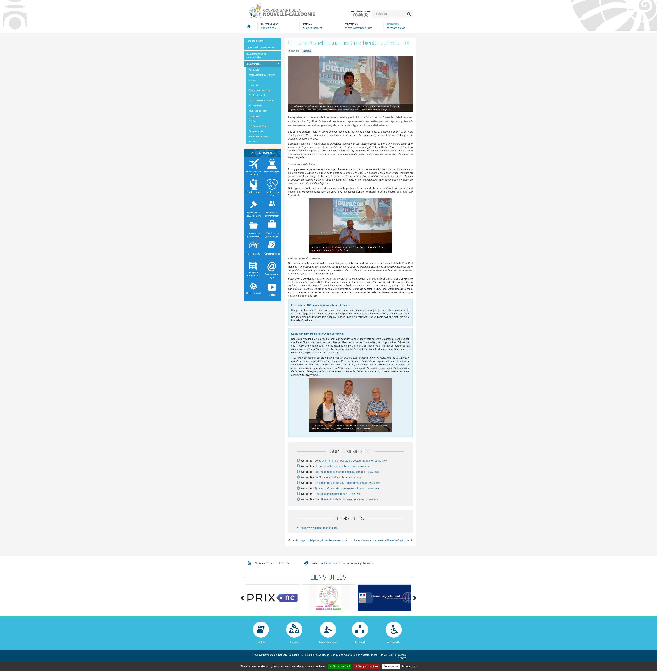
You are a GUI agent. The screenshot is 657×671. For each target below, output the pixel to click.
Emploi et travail (257, 95)
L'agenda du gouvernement (261, 47)
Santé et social (256, 131)
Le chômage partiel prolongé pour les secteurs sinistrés (320, 540)
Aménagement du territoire (262, 74)
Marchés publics (328, 642)
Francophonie (255, 105)
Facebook (355, 15)
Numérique (254, 115)
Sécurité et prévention (259, 136)
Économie (254, 85)
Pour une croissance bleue (331, 494)
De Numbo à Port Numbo (330, 477)
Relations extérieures (259, 126)
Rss (366, 15)
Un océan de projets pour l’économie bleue (341, 483)
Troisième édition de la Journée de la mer (340, 488)
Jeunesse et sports (258, 110)
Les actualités (253, 63)
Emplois (294, 642)
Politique (253, 121)
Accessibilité (393, 642)
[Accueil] (281, 10)
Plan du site (360, 642)
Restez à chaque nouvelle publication (342, 563)
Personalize (390, 666)
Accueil (250, 27)
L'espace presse (254, 40)
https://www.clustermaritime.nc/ (319, 528)
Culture (252, 79)
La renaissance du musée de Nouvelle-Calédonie (382, 540)
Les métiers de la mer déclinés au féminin (340, 472)
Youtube (360, 15)
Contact (261, 642)
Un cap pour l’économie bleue (333, 466)
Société (252, 141)
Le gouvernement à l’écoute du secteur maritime (344, 461)
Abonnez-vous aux (272, 563)
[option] (272, 597)
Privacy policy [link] (409, 666)
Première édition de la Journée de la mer (339, 499)
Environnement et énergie (261, 100)
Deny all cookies (367, 666)
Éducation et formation (260, 90)
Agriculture (254, 69)
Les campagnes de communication (256, 55)
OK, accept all (341, 666)
